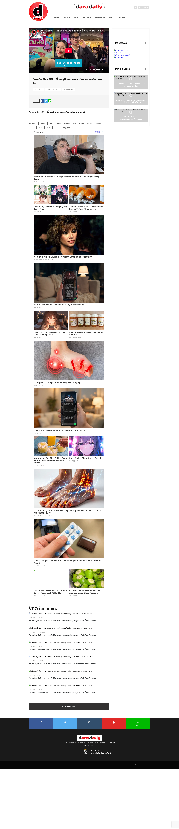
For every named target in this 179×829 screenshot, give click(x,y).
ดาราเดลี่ (57, 128)
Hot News (55, 89)
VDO (76, 17)
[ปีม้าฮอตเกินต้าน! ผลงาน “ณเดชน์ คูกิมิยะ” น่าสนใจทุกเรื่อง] (130, 79)
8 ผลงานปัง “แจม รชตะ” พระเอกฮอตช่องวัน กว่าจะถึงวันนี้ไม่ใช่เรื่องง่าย (130, 101)
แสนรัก (75, 128)
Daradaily (43, 123)
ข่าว (74, 123)
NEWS (67, 17)
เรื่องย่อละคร (100, 17)
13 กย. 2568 (38, 89)
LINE (138, 725)
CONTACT (123, 764)
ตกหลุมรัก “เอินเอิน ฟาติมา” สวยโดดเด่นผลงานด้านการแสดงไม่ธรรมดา (130, 118)
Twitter (65, 725)
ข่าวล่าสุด (32, 128)
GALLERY (86, 17)
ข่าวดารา (90, 123)
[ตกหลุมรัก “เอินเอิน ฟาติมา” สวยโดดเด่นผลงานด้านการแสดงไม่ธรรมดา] (130, 112)
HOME (57, 17)
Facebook (41, 725)
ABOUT (115, 764)
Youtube (114, 725)
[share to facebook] (42, 101)
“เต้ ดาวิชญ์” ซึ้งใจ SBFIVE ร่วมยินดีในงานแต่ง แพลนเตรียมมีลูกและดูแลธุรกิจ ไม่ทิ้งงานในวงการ (62, 620)
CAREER (131, 764)
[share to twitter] (46, 101)
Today (59, 123)
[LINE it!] (49, 101)
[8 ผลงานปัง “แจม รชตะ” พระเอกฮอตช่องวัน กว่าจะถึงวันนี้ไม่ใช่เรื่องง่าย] (130, 96)
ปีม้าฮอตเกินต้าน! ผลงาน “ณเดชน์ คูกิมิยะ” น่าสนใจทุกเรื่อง (131, 85)
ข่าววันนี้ (41, 128)
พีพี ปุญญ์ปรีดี (66, 128)
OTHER (122, 17)
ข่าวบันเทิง (99, 123)
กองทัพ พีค (67, 123)
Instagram (90, 725)
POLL (111, 17)
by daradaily (41, 617)
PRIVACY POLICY (142, 764)
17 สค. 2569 (32, 617)
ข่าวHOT (81, 123)
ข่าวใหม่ (49, 128)
